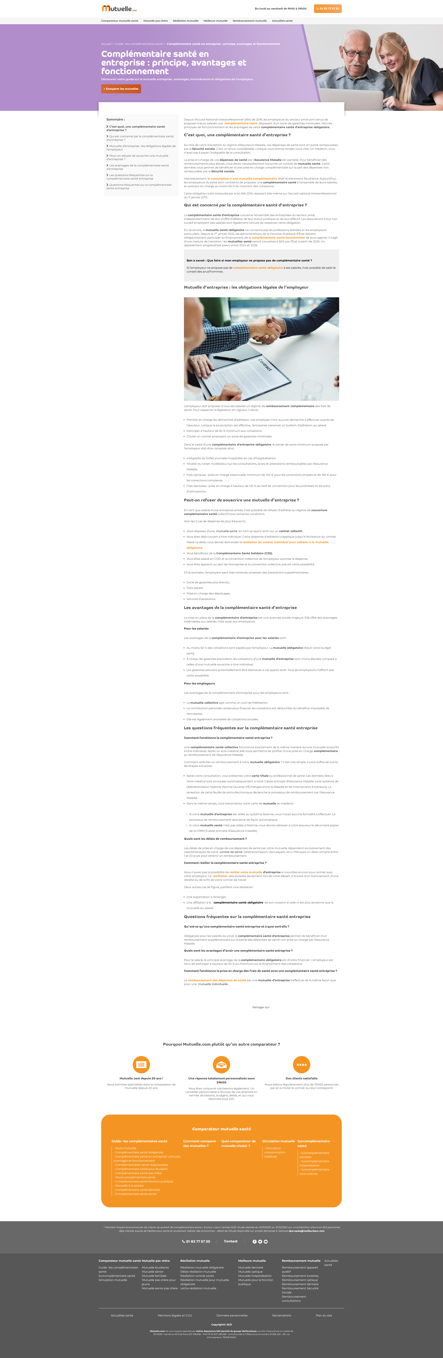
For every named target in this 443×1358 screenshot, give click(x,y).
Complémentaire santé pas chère (138, 1173)
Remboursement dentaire (300, 1284)
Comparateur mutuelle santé (119, 20)
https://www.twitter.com (260, 1242)
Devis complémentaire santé (135, 1177)
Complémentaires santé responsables (141, 1164)
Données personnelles (232, 1315)
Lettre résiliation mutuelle (198, 1288)
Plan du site (324, 1315)
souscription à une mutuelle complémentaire (244, 178)
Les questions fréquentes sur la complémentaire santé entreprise (129, 176)
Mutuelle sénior (153, 1271)
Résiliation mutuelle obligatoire (202, 1267)
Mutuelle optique (250, 1271)
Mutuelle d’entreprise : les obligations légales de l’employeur (141, 147)
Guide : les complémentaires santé (139, 44)
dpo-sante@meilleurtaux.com (306, 1231)
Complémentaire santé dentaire (137, 1189)
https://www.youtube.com (266, 1242)
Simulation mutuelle (278, 1141)
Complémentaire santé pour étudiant (141, 1169)
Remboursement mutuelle (250, 20)
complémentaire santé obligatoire (258, 267)
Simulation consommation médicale (275, 1152)
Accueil (106, 44)
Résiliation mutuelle (185, 20)
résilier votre (246, 872)
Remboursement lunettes (300, 1275)
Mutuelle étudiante (155, 1267)
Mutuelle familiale (154, 1275)
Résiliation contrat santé (197, 1275)
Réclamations (281, 1315)
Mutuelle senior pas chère (160, 1288)
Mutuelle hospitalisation (255, 1275)
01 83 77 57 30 (329, 8)
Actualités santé (282, 20)
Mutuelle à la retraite (129, 1185)
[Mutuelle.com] (119, 8)
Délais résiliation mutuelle (198, 1271)
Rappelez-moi (238, 1352)
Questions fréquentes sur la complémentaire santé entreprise (139, 186)
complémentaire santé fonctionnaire (278, 237)
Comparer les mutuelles (122, 89)
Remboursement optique (300, 1280)
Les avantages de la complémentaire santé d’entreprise (137, 167)
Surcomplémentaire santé (117, 1275)
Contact (231, 1241)
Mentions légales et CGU (175, 1315)
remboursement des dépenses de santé (217, 980)
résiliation (220, 876)
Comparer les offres (204, 1352)
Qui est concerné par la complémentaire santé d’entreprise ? (140, 138)
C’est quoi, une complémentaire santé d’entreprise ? (135, 128)
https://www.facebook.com (255, 1242)
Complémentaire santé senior (136, 1194)
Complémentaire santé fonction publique (144, 1181)
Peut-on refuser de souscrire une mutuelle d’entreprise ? (137, 157)
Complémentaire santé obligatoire (139, 1152)
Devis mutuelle (125, 1148)
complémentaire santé (240, 123)
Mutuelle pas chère (155, 20)
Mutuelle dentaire (250, 1267)
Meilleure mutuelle (216, 20)
